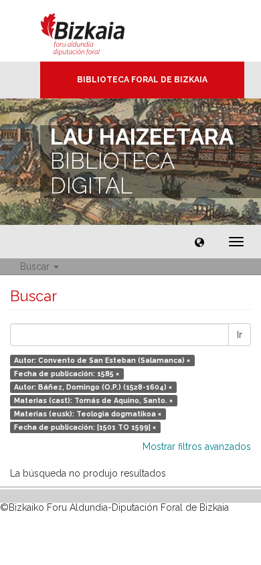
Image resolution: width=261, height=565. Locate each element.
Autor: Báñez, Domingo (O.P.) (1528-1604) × (93, 387)
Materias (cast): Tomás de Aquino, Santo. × (93, 400)
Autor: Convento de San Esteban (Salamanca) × (102, 360)
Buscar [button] (36, 266)
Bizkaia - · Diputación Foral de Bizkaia (96, 31)
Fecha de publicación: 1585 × (66, 374)
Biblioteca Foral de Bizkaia (142, 79)
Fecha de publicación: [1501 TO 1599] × (85, 427)
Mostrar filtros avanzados (197, 446)
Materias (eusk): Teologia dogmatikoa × (87, 414)
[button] (199, 241)
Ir (239, 334)
